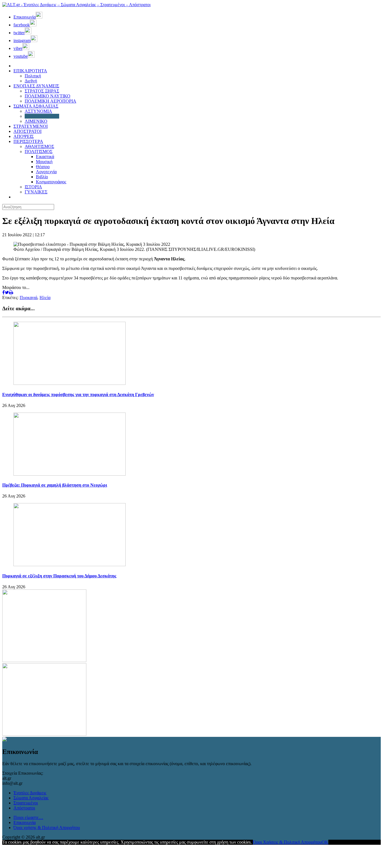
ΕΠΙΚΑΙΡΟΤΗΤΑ (30, 70)
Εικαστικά (45, 156)
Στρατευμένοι (25, 802)
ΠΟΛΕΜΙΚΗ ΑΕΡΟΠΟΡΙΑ (50, 101)
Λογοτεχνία (46, 171)
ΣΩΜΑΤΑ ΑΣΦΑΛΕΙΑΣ (35, 106)
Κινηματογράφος (51, 181)
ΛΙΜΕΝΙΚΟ (36, 121)
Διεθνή (31, 80)
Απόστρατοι (24, 808)
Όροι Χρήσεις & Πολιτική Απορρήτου (287, 842)
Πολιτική (33, 75)
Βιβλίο (42, 176)
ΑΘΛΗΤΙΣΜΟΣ (39, 146)
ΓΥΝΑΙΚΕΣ (36, 191)
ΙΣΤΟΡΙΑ (33, 186)
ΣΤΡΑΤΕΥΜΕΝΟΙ (30, 126)
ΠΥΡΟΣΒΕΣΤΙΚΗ (42, 116)
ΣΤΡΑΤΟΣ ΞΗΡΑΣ (42, 91)
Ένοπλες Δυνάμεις (29, 792)
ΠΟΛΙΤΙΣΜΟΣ (38, 151)
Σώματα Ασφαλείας (31, 797)
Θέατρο (43, 166)
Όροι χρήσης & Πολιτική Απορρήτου (46, 827)
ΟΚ (325, 842)
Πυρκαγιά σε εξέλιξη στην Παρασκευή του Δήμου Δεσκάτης (59, 575)
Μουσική (44, 161)
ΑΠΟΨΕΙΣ (23, 136)
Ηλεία (45, 297)
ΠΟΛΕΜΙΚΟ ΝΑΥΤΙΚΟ (47, 96)
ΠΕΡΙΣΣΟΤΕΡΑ (28, 141)
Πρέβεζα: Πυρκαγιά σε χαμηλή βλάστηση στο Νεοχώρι (54, 485)
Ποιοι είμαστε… (28, 817)
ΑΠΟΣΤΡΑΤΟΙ (27, 131)
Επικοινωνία (24, 822)
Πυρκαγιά (28, 297)
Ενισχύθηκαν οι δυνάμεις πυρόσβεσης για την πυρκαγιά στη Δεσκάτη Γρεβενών (78, 394)
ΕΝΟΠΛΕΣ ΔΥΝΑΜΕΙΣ (36, 86)
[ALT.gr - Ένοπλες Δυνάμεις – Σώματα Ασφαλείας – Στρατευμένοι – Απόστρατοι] (76, 4)
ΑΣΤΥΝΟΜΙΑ (38, 111)
